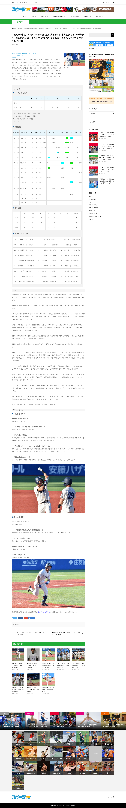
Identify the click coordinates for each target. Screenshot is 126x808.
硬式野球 (20, 22)
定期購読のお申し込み (59, 16)
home (90, 196)
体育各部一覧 (44, 16)
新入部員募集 (87, 16)
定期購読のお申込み (94, 213)
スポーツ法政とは (74, 16)
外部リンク (92, 210)
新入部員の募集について (95, 216)
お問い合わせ (99, 16)
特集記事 (34, 16)
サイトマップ (92, 202)
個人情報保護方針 (93, 207)
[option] (12, 721)
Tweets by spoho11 (94, 48)
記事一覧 (91, 219)
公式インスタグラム (44, 612)
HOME (25, 16)
